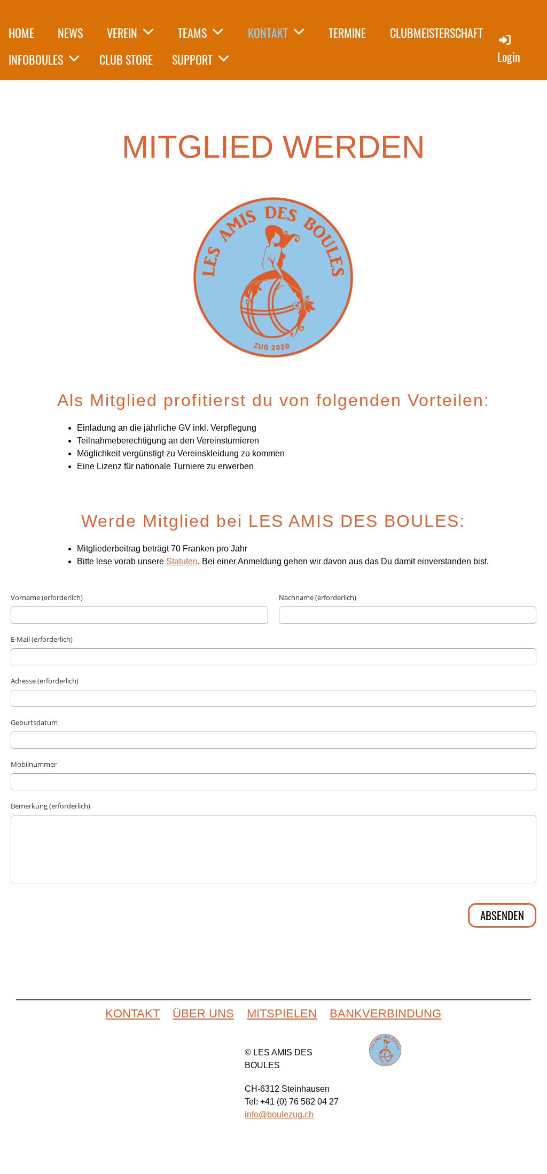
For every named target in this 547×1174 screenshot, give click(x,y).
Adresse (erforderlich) (45, 681)
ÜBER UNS (203, 1013)
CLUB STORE (126, 59)
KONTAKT (268, 32)
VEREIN (122, 32)
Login (508, 56)
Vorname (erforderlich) (47, 597)
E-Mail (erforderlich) (42, 639)
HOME (21, 32)
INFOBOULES (36, 59)
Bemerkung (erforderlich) (50, 806)
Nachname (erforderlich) (317, 597)
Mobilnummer (34, 764)
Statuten (182, 561)
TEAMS (192, 32)
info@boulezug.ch (279, 1114)
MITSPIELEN (282, 1013)
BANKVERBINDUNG (385, 1013)
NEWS (70, 32)
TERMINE (347, 32)
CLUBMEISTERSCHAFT (436, 32)
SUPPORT (192, 59)
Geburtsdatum (34, 722)
